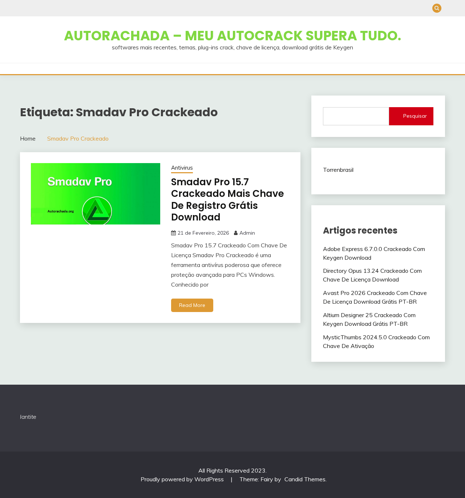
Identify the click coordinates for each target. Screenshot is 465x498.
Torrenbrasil (338, 169)
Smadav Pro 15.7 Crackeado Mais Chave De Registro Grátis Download (227, 199)
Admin (247, 233)
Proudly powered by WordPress (183, 479)
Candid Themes (305, 479)
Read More (192, 305)
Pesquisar (415, 116)
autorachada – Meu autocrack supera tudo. (232, 35)
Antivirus (182, 167)
